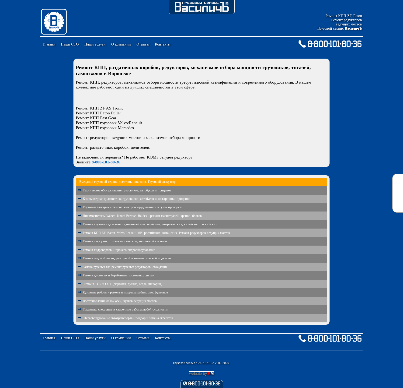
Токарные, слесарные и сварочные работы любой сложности (125, 309)
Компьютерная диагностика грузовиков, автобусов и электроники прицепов (136, 199)
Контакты (162, 44)
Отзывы (142, 44)
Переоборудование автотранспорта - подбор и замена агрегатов (128, 318)
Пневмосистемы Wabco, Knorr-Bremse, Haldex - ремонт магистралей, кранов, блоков (142, 216)
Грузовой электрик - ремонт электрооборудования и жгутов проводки (132, 207)
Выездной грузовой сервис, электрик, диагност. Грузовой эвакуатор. (128, 181)
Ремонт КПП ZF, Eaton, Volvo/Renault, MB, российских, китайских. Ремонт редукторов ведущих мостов (156, 233)
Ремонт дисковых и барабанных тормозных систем (118, 275)
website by (201, 374)
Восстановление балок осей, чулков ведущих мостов (120, 301)
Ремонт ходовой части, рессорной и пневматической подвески (127, 258)
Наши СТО (70, 44)
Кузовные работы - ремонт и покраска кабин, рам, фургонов (125, 292)
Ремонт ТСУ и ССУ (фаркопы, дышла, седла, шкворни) (122, 284)
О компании (121, 44)
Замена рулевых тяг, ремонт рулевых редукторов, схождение (125, 267)
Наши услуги (95, 44)
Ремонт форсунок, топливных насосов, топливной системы (125, 241)
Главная (49, 44)
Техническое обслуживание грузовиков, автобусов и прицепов (127, 190)
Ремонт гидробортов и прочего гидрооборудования (119, 250)
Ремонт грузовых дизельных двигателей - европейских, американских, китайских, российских (150, 224)
